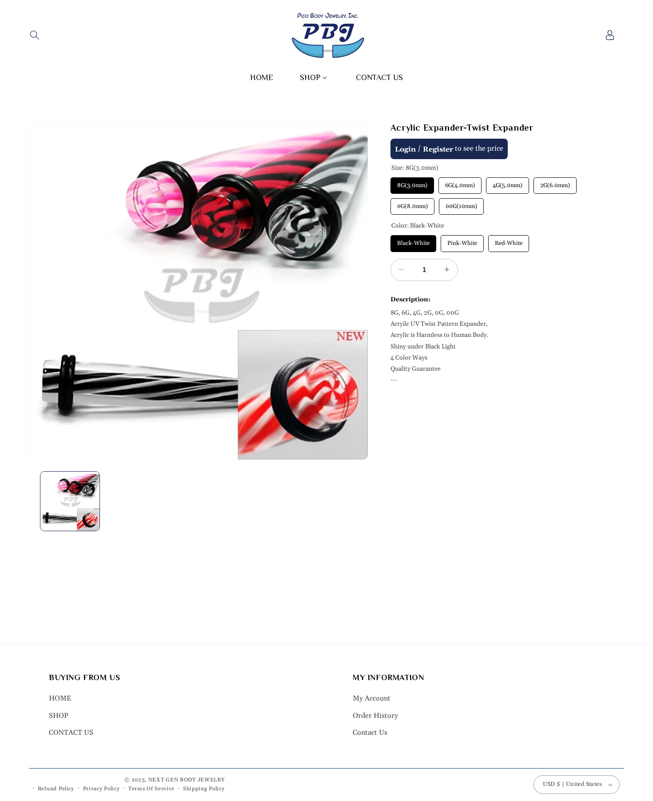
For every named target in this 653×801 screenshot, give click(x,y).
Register (438, 148)
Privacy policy (101, 788)
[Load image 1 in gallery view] (70, 501)
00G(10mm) (461, 203)
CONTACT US (71, 732)
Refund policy (56, 788)
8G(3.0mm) (412, 182)
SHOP (58, 715)
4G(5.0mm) (507, 182)
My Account (371, 698)
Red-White (509, 241)
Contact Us (370, 732)
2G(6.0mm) (555, 182)
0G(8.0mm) (412, 203)
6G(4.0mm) (460, 182)
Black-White (413, 241)
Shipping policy (204, 788)
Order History (375, 715)
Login (405, 148)
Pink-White (462, 241)
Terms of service (151, 788)
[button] (34, 35)
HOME (60, 698)
